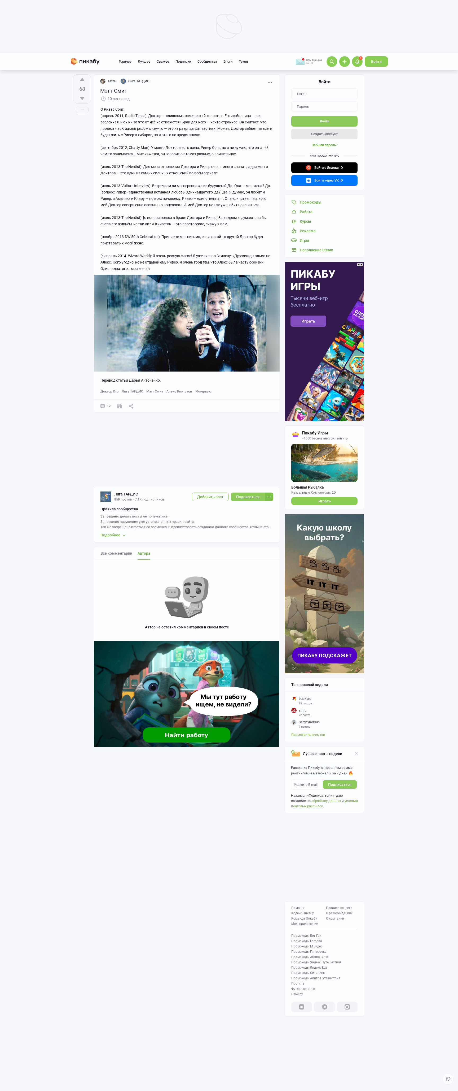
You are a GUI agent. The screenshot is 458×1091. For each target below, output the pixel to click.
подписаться (339, 784)
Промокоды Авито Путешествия (315, 978)
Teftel (112, 81)
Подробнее (110, 535)
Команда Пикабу (304, 918)
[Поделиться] (131, 406)
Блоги (227, 61)
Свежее (163, 61)
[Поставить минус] (82, 98)
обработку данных (326, 801)
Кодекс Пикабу (302, 913)
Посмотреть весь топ (308, 735)
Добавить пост (210, 497)
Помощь (297, 908)
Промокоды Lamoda (306, 941)
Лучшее (144, 61)
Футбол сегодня (303, 989)
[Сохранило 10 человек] (119, 406)
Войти (376, 61)
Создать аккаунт (324, 134)
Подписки (183, 61)
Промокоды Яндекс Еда (309, 967)
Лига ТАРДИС (132, 391)
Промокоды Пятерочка (309, 952)
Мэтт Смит (154, 391)
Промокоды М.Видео (307, 946)
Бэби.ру (297, 994)
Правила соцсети (339, 908)
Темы (243, 61)
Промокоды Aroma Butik (309, 957)
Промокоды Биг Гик (306, 936)
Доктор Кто (109, 391)
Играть (324, 501)
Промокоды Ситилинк (308, 973)
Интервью (203, 391)
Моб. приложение (304, 924)
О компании (335, 918)
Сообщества (207, 61)
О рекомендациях (339, 913)
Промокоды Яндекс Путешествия (316, 962)
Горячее (125, 61)
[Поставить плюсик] (82, 79)
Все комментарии (116, 553)
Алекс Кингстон (179, 391)
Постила (297, 983)
